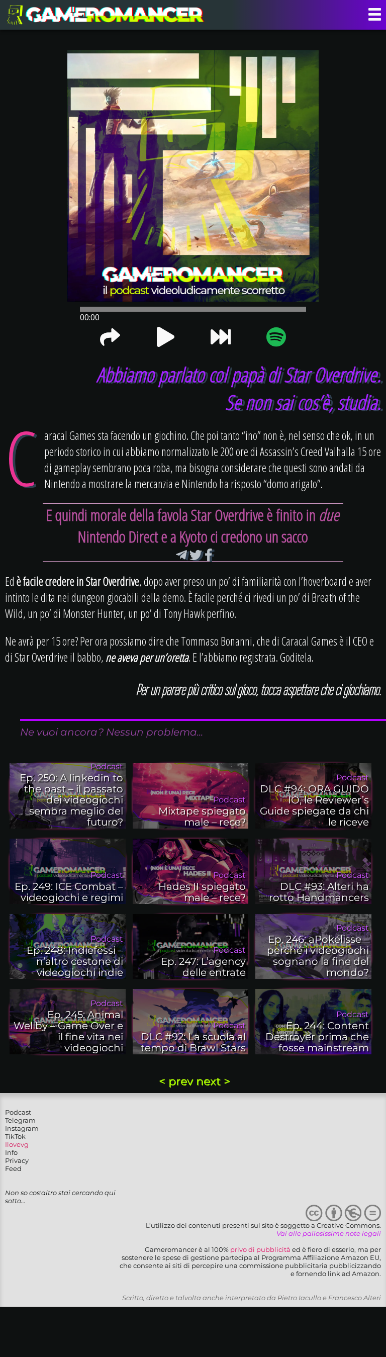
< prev (177, 1081)
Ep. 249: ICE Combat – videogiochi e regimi (69, 891)
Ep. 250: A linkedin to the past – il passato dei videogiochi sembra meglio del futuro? (71, 800)
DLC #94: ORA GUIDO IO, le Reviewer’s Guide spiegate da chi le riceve (314, 805)
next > (213, 1081)
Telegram (20, 1120)
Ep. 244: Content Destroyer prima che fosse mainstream (317, 1037)
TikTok (15, 1136)
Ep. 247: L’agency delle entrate (203, 966)
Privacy (17, 1160)
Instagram (22, 1128)
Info (11, 1152)
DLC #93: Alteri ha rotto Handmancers (319, 891)
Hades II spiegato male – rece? (202, 891)
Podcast (18, 1112)
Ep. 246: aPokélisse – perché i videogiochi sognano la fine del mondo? (318, 955)
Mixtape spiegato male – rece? (202, 816)
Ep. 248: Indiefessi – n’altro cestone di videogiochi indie (75, 961)
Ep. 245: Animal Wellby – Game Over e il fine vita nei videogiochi (68, 1031)
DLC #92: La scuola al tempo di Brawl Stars (193, 1042)
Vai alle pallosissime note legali (328, 1233)
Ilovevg (17, 1144)
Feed (13, 1168)
